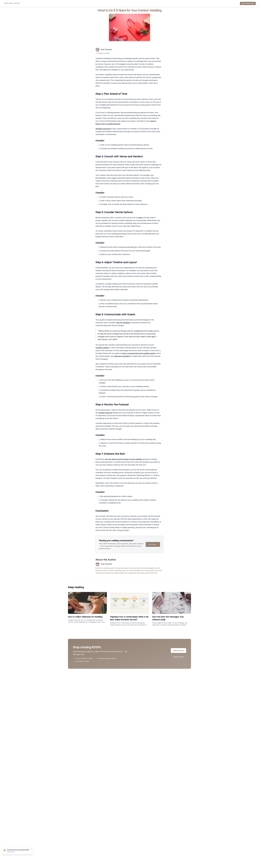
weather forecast (105, 413)
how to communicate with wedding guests (138, 353)
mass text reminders (122, 356)
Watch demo (178, 657)
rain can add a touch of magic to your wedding (123, 459)
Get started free (247, 3)
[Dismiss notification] (31, 849)
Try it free (153, 544)
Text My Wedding (123, 323)
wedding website (102, 348)
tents (140, 218)
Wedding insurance (103, 129)
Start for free (178, 651)
